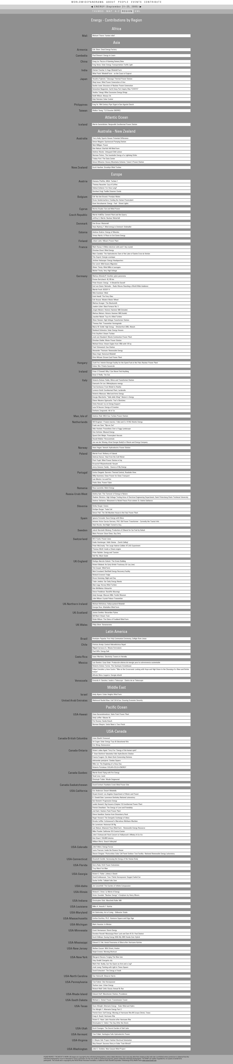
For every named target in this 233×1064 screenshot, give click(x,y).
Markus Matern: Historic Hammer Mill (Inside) (109, 313)
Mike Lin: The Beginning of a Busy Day (107, 764)
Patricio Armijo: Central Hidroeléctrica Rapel (109, 645)
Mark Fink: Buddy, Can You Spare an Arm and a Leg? (112, 964)
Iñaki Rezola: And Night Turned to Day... (107, 525)
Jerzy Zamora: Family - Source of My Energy (109, 467)
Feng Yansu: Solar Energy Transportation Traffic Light (112, 65)
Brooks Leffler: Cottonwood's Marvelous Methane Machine (115, 821)
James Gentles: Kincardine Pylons (105, 613)
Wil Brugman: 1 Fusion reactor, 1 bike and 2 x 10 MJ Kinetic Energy (117, 422)
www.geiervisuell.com (149, 1060)
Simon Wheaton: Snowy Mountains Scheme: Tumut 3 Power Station (118, 162)
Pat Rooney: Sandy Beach (102, 721)
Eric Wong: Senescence (101, 745)
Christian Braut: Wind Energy (103, 250)
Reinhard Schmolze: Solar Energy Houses (107, 330)
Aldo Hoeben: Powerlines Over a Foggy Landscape (111, 429)
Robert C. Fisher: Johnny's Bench (104, 874)
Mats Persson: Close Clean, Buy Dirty (106, 534)
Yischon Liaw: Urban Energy (102, 985)
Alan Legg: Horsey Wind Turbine (104, 585)
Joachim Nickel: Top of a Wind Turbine (107, 317)
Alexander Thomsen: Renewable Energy (107, 351)
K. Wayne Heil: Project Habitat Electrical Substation (112, 1040)
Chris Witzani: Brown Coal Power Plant (107, 357)
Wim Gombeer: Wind (100, 293)
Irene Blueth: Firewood (101, 738)
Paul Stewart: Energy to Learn (103, 56)
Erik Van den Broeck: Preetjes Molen (106, 197)
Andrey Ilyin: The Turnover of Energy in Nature (110, 494)
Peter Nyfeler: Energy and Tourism (105, 553)
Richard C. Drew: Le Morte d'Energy (106, 892)
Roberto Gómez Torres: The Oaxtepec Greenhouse (111, 666)
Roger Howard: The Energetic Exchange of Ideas (110, 818)
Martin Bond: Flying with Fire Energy (105, 773)
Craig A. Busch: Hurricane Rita (103, 1016)
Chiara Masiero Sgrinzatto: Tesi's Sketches (108, 401)
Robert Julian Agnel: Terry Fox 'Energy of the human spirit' (114, 750)
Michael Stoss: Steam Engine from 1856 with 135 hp (111, 344)
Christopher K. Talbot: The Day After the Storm (110, 1023)
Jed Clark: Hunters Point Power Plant (106, 811)
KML (138, 11)
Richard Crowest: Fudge (101, 575)
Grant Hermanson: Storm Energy (104, 930)
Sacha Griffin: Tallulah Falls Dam (104, 881)
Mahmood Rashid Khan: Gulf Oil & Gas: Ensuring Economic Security (117, 700)
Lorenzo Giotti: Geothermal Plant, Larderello (109, 390)
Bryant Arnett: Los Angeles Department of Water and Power (115, 794)
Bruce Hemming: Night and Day (104, 578)
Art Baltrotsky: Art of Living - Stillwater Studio (110, 912)
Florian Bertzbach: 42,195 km (103, 279)
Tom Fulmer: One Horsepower (103, 982)
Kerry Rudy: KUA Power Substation (105, 865)
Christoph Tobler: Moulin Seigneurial (106, 780)
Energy (99, 7)
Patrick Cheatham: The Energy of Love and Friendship (112, 808)
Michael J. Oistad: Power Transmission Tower (110, 1000)
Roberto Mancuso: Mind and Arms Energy (108, 394)
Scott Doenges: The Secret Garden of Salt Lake (110, 1028)
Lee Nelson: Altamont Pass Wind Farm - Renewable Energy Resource (118, 828)
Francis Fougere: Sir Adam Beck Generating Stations (112, 757)
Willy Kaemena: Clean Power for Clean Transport (111, 476)
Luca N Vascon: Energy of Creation (105, 407)
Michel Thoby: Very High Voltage (104, 271)
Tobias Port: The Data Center (103, 159)
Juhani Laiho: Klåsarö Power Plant (105, 241)
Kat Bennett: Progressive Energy (104, 801)
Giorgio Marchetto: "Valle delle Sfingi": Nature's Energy (113, 397)
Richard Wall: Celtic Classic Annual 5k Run (108, 989)
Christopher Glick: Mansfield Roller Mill (106, 901)
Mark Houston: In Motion (101, 924)
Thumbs (98, 11)
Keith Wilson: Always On (101, 96)
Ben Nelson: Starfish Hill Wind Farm (105, 149)
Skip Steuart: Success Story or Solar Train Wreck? (111, 1044)
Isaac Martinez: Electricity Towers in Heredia (109, 657)
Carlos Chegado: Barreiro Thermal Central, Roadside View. (114, 473)
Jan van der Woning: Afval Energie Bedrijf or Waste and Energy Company (120, 442)
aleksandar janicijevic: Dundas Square (106, 761)
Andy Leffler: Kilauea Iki (101, 718)
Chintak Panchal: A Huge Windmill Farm (107, 70)
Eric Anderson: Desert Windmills (104, 791)
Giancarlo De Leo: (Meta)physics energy (107, 384)
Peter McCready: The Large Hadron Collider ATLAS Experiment (116, 546)
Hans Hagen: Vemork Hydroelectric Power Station (111, 448)
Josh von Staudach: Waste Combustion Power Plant (112, 337)
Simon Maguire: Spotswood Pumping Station (109, 142)
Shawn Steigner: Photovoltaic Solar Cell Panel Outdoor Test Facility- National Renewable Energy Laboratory (133, 854)
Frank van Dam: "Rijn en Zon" (103, 425)
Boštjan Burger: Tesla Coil (102, 509)
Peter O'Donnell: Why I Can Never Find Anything (110, 372)
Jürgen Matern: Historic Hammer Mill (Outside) (110, 310)
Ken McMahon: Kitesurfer (102, 588)
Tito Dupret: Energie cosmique (103, 257)
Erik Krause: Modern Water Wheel (105, 300)
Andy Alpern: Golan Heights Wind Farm (107, 694)
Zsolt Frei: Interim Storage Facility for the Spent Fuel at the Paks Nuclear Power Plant (125, 363)
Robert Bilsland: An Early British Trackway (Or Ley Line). (113, 565)
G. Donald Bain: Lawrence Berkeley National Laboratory (113, 798)
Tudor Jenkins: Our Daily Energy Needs (107, 582)
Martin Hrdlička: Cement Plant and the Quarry (109, 215)
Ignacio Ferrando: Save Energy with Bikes (108, 518)
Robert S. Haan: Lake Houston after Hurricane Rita (111, 1020)
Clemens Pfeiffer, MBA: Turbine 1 (105, 181)
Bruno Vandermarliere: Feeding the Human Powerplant (112, 200)
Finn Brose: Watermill (100, 224)
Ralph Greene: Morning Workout (104, 952)
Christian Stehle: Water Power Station (106, 341)
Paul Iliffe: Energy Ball (100, 651)
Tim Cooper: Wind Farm (101, 568)
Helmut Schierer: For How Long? (104, 188)
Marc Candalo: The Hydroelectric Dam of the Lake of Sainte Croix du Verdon (121, 254)
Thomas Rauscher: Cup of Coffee (104, 185)
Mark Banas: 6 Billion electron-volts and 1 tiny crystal (112, 247)
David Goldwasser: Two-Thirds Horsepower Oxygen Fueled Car (116, 877)
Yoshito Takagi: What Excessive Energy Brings (109, 92)
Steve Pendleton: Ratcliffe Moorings (106, 592)
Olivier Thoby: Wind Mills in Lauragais (106, 267)
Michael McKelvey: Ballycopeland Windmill (108, 604)
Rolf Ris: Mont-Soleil (100, 556)
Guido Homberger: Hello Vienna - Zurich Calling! (110, 542)
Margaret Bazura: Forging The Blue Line (107, 957)
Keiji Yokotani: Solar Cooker (102, 99)
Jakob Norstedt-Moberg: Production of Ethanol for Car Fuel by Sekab (118, 530)
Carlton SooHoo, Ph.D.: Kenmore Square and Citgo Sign (113, 918)
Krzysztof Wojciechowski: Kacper (105, 464)
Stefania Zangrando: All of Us (103, 411)
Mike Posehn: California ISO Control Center (108, 831)
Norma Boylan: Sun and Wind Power (106, 209)
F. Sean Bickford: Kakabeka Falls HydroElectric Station (113, 754)
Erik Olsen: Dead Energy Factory (104, 50)
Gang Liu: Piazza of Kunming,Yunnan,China (108, 61)
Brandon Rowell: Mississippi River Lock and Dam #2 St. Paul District (118, 934)
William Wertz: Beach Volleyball (104, 842)
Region (127, 11)
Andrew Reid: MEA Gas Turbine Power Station (110, 416)
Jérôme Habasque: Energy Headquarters (107, 261)
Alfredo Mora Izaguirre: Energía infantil (107, 675)
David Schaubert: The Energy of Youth (106, 971)
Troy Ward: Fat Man (100, 869)
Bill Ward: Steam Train (101, 616)
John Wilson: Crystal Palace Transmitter (107, 599)
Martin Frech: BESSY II (101, 290)
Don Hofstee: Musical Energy (103, 432)
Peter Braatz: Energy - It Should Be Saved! (108, 283)
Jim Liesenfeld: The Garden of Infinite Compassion (111, 886)
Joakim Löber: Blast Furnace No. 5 (105, 307)
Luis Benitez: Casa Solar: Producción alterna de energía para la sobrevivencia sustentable (126, 663)
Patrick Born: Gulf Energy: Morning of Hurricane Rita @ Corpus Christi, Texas (121, 1013)
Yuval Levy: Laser (98, 776)
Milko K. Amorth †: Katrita (102, 907)
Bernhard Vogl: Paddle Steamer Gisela (106, 191)
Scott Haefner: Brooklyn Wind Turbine (106, 167)
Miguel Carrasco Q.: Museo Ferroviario (106, 648)
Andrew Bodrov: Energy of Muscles (105, 232)
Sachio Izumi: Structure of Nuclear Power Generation (112, 86)
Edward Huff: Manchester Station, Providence (109, 994)
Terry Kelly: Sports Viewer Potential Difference (110, 138)
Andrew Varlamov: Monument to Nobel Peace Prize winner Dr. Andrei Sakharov (122, 501)
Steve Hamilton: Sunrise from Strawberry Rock (110, 814)
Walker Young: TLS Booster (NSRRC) (106, 111)
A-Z (117, 11)
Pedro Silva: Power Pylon (102, 483)
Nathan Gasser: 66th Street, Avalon (106, 948)
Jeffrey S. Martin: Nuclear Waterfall (106, 218)
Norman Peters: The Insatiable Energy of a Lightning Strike (114, 155)
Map (109, 11)
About (111, 2)
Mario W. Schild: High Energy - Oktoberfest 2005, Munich (113, 327)
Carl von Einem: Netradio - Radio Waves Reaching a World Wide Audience (120, 286)
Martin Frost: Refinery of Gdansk (104, 454)
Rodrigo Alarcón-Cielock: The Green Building (109, 561)
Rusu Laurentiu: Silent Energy (103, 488)
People (123, 2)
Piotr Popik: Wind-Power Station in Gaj (107, 460)
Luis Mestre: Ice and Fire (101, 479)
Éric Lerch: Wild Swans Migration (104, 264)
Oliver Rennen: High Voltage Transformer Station (110, 320)
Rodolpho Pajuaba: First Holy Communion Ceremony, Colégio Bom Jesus (119, 639)
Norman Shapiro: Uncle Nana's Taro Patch (108, 725)
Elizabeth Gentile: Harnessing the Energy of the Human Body (115, 859)
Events (136, 2)
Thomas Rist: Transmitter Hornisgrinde (107, 324)
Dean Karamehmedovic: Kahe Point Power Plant (110, 714)
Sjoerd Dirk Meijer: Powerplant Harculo (107, 436)
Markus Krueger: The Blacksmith (104, 303)
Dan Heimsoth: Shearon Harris (103, 976)
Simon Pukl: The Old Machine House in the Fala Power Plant (115, 513)
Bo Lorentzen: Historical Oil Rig (104, 825)
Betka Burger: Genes (100, 506)
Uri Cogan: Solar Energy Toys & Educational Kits (110, 742)
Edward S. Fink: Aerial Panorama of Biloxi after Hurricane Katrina (117, 943)
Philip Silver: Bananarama (102, 625)
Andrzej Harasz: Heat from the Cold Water (108, 457)
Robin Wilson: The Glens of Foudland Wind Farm (110, 619)
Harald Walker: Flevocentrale (103, 439)
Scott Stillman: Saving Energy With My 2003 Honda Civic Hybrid (116, 937)
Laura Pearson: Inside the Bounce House (107, 850)
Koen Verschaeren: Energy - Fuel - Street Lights (110, 204)
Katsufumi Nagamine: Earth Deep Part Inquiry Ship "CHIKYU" (115, 89)
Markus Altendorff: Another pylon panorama (109, 276)
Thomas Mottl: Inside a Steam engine (106, 549)
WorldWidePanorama (87, 2)
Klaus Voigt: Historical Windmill (104, 354)
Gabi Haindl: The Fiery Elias (102, 296)
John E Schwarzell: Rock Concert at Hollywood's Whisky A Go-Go (117, 835)
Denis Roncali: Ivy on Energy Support (106, 404)
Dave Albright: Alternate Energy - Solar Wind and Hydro (113, 1006)
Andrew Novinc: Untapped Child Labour (107, 152)
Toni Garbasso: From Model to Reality (106, 387)
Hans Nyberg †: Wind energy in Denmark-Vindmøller (112, 227)
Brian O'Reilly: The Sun (101, 375)
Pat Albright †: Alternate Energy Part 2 (107, 1009)
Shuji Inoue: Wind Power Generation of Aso (108, 82)
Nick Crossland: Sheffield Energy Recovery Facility (111, 571)
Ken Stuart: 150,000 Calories (103, 838)
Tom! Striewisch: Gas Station (103, 347)
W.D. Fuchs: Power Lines (101, 539)
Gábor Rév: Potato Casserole (103, 366)
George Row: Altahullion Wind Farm (105, 607)
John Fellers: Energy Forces (102, 847)
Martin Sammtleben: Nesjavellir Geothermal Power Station (114, 124)
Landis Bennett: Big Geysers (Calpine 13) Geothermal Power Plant (117, 804)
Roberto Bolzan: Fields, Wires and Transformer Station (113, 380)
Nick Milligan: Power (100, 145)
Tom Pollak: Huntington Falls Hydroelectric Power (111, 1034)
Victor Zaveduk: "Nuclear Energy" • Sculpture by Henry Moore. (116, 895)
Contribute (153, 2)
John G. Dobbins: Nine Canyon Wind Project (108, 1049)
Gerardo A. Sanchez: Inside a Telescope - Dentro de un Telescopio (117, 681)
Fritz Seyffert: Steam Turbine (103, 334)
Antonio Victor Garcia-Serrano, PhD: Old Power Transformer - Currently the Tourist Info (125, 522)
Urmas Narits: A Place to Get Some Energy (108, 236)
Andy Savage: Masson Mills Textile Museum (109, 595)
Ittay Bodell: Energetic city (102, 961)
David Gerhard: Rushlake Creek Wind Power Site (110, 785)
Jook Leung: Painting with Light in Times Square (110, 967)
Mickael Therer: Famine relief (103, 36)
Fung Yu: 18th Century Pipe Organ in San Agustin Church (113, 105)
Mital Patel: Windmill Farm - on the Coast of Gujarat (112, 74)
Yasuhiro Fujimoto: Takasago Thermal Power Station (112, 79)
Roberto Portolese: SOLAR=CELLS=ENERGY (109, 767)
